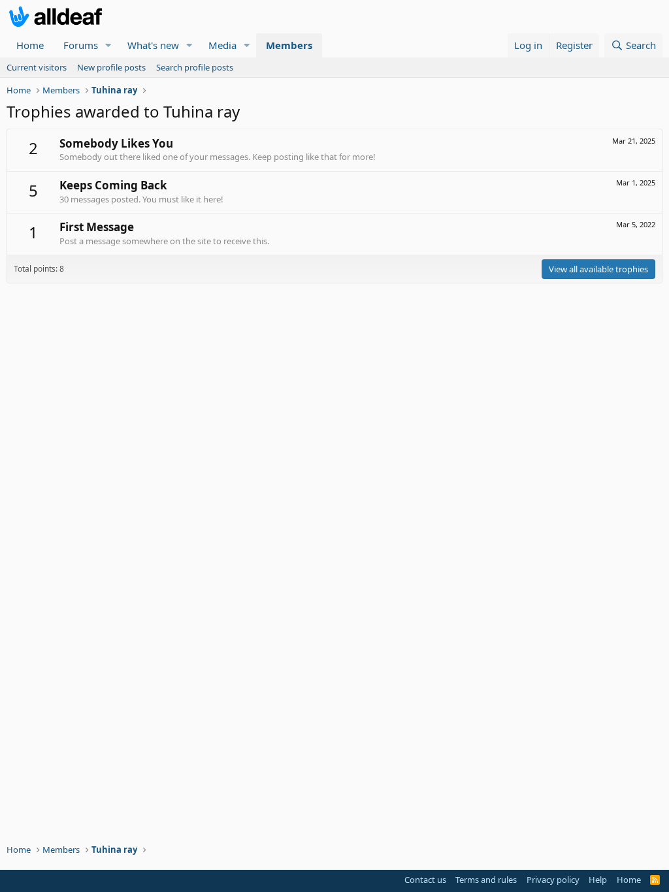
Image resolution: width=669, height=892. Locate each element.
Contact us (425, 879)
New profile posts (111, 67)
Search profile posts (194, 67)
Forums (80, 45)
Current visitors (37, 67)
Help (598, 879)
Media (222, 45)
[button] (108, 45)
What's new (153, 45)
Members (289, 45)
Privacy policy (553, 879)
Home (30, 45)
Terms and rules (486, 879)
